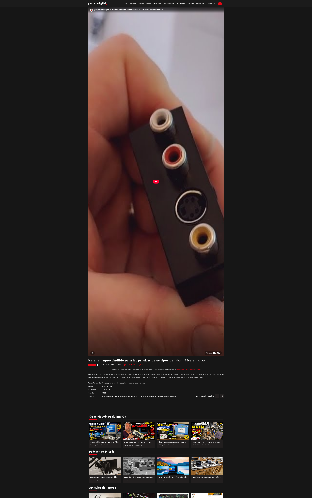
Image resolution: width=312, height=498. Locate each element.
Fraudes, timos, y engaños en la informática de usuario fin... (214, 477)
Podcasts (141, 4)
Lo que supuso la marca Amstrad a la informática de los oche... (181, 477)
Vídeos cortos (157, 4)
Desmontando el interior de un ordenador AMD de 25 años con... (216, 442)
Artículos (148, 4)
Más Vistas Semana (169, 4)
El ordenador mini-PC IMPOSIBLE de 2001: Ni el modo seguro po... (148, 443)
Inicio (126, 4)
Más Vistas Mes (181, 4)
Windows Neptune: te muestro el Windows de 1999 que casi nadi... (115, 442)
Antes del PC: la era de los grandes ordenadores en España (145, 477)
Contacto (209, 4)
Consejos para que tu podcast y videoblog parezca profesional (112, 477)
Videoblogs (133, 4)
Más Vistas (191, 4)
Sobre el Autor (200, 4)
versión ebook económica (193, 369)
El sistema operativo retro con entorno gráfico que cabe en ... (180, 442)
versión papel (180, 369)
